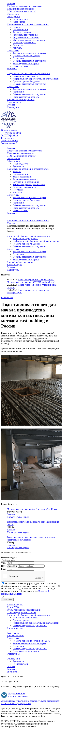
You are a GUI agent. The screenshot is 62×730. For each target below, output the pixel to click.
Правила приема (21, 620)
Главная (11, 3)
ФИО (3, 563)
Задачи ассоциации (22, 32)
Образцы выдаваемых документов (30, 61)
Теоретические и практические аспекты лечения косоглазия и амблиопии (31, 538)
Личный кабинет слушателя (20, 99)
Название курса (9, 557)
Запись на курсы (15, 604)
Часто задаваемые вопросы (26, 63)
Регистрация (7, 138)
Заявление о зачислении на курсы (29, 53)
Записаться (7, 599)
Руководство (19, 22)
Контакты (17, 48)
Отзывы (11, 104)
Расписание (18, 58)
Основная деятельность (24, 42)
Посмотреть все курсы (18, 517)
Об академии (13, 16)
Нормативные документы (25, 76)
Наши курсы (13, 107)
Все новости (7, 297)
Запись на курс (14, 102)
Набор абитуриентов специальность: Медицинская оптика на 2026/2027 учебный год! (31, 280)
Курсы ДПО (13, 607)
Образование (13, 14)
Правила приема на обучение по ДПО (31, 641)
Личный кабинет (9, 140)
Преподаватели (20, 664)
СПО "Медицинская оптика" (21, 11)
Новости (17, 27)
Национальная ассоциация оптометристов (28, 24)
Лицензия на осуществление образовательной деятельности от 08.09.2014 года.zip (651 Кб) (30, 702)
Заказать (11, 514)
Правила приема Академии (26, 55)
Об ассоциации (20, 29)
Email (3, 569)
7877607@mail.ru (9, 135)
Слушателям (13, 50)
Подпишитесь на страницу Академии (18, 694)
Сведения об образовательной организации (28, 73)
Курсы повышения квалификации (24, 610)
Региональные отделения (25, 35)
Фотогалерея (13, 654)
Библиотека (12, 671)
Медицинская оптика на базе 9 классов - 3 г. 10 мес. (32, 509)
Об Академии (13, 658)
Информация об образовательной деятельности (36, 78)
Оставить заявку (9, 130)
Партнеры (18, 45)
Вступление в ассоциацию (26, 37)
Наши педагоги (20, 19)
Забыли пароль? (9, 143)
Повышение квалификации (20, 9)
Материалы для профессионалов (29, 40)
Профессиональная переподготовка (24, 6)
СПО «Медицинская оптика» (21, 612)
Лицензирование (15, 628)
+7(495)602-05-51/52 (11, 133)
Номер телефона (9, 566)
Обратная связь (20, 66)
